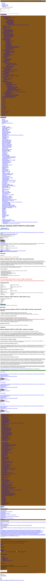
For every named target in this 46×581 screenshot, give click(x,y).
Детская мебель (35, 530)
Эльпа (3, 478)
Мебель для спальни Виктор (7, 434)
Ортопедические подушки (32, 532)
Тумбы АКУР (4, 463)
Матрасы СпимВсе (11, 220)
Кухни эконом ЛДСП (5, 490)
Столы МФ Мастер (5, 451)
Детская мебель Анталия (6, 475)
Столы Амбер (23, 534)
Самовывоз (4, 6)
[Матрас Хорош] (23, 371)
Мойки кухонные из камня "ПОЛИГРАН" (8, 493)
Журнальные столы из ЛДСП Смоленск (8, 473)
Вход (42, 0)
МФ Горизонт (4, 500)
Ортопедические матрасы (9, 250)
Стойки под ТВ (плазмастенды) (7, 461)
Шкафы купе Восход (5, 417)
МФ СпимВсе (4, 501)
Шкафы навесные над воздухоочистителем (9, 487)
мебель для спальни (15, 535)
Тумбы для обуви (5, 458)
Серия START (23, 250)
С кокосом (13, 533)
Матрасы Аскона (5, 436)
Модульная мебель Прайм (6, 430)
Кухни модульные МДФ (6, 480)
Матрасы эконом (30, 531)
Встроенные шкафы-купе (6, 419)
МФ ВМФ (3, 504)
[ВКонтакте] (2, 229)
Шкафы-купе (4, 416)
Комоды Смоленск (5, 456)
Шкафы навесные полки (6, 484)
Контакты (3, 556)
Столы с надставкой (39, 534)
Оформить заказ (3, 550)
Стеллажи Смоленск (5, 466)
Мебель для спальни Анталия (7, 432)
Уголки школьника (5, 453)
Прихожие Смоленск (5, 424)
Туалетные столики (5, 435)
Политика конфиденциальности (7, 560)
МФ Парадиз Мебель (5, 502)
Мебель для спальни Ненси (6, 431)
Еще (3, 123)
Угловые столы (4, 454)
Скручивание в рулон (6, 534)
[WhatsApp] (7, 229)
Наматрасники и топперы (7, 532)
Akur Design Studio (5, 503)
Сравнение (2, 506)
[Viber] (5, 229)
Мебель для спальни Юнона (7, 433)
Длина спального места (5, 236)
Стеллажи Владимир (5, 467)
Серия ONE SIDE (5, 440)
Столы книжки (4, 470)
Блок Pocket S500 (23, 530)
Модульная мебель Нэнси (6, 427)
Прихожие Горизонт (5, 425)
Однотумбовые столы (15, 532)
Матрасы (25, 531)
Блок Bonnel (11, 530)
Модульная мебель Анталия (7, 428)
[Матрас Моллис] (23, 381)
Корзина (1, 549)
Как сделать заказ (5, 4)
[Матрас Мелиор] (23, 392)
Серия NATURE (5, 442)
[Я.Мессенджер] (0, 229)
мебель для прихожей (8, 535)
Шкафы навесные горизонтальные (8, 488)
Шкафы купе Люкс (5, 418)
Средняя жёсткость (13, 534)
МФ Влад (3, 499)
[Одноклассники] (3, 229)
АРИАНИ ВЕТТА (5, 421)
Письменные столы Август (6, 450)
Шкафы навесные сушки (6, 486)
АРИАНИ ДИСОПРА (5, 422)
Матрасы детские (5, 447)
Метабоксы (4, 483)
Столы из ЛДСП (5, 471)
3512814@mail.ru (3, 569)
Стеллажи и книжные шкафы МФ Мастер (9, 468)
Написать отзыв (3, 304)
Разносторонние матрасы (7, 533)
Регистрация (2, 1)
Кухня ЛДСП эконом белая (6, 491)
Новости (3, 3)
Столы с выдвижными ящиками (7, 482)
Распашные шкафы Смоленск (7, 415)
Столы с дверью (5, 481)
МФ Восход (4, 505)
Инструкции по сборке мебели (7, 495)
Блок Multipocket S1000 (17, 250)
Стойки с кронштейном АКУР (7, 462)
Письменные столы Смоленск (7, 452)
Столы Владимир (5, 448)
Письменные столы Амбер (6, 449)
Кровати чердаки (5, 477)
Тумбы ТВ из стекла (5, 460)
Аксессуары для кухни (6, 492)
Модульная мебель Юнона (6, 429)
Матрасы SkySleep (5, 220)
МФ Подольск (4, 498)
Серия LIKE (16, 533)
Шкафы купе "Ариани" (6, 420)
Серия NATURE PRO (5, 443)
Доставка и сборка (5, 5)
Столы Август (18, 534)
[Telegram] (4, 229)
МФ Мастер (4, 497)
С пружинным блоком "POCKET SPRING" (9, 444)
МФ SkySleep (2, 250)
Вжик (3, 476)
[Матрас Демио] (23, 403)
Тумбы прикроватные (5, 457)
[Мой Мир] (8, 229)
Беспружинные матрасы (6, 446)
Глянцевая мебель (29, 530)
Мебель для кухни (36, 531)
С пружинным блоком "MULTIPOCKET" (8, 445)
